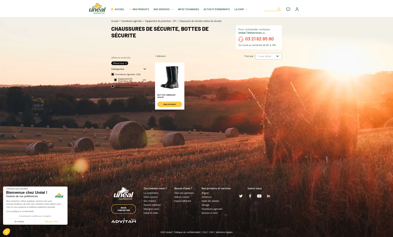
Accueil (119, 9)
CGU (204, 232)
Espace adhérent (182, 200)
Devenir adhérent (152, 204)
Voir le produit (169, 104)
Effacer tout (118, 63)
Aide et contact (181, 196)
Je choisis (19, 221)
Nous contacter (124, 209)
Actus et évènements (217, 9)
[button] (6, 231)
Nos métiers (150, 200)
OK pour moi (51, 221)
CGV (211, 232)
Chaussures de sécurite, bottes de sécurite (126, 86)
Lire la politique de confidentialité (20, 211)
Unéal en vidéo (151, 212)
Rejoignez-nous (151, 208)
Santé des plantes (210, 200)
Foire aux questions (184, 192)
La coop (239, 9)
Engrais (205, 192)
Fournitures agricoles (131, 21)
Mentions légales (224, 232)
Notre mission (151, 196)
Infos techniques (188, 9)
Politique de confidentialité (187, 232)
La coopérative (151, 192)
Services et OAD (210, 212)
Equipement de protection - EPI (160, 21)
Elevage (205, 204)
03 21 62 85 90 (259, 38)
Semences (207, 196)
